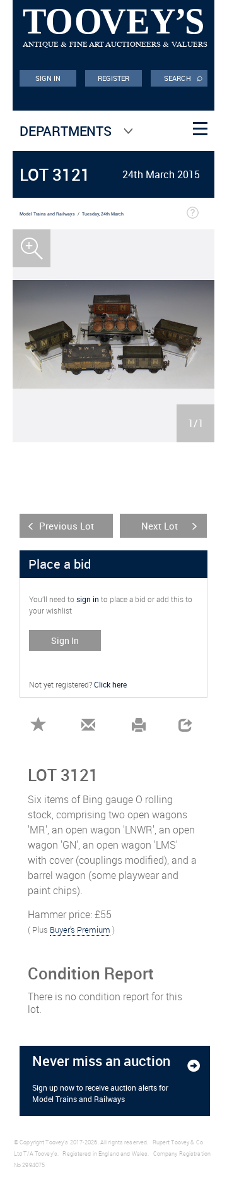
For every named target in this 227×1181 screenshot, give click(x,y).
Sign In (65, 640)
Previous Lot (66, 525)
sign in (87, 599)
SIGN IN (48, 78)
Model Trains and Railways (47, 214)
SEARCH (183, 77)
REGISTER (114, 78)
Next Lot (159, 525)
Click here (110, 684)
